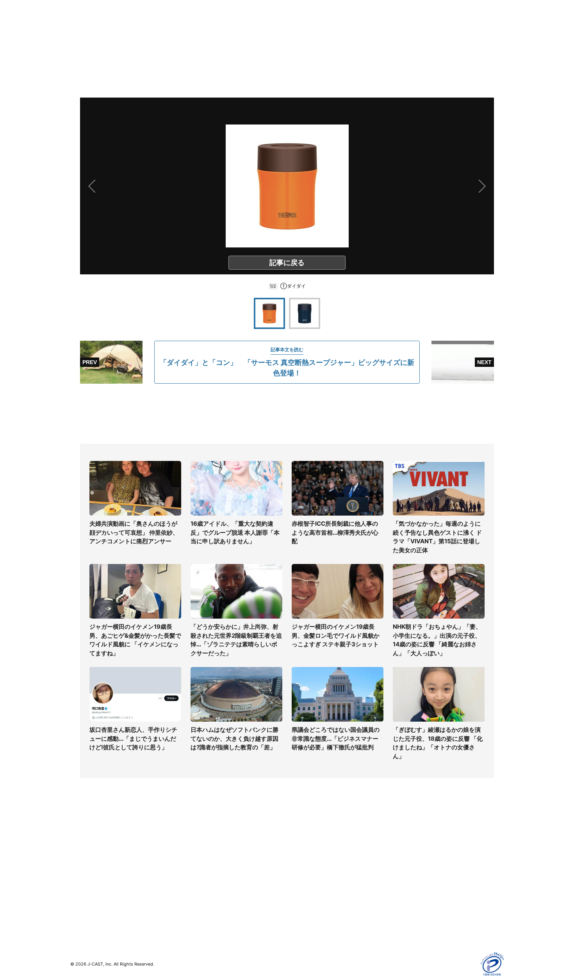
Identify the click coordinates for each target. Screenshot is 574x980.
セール (78, 894)
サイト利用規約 (415, 849)
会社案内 (298, 838)
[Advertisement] (287, 413)
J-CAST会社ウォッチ (205, 860)
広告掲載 (406, 894)
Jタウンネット (197, 899)
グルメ (78, 849)
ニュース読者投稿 (309, 872)
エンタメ (81, 883)
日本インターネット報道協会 (431, 928)
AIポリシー (409, 872)
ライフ (78, 838)
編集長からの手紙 (309, 883)
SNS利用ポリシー (418, 860)
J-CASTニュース (200, 838)
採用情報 (298, 849)
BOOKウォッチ (197, 876)
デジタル (81, 860)
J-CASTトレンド (200, 849)
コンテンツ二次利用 (420, 917)
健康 (75, 872)
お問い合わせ (303, 860)
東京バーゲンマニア (203, 888)
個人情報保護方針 (417, 838)
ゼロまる (190, 910)
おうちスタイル (89, 910)
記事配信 (406, 906)
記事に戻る (287, 262)
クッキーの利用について (426, 883)
